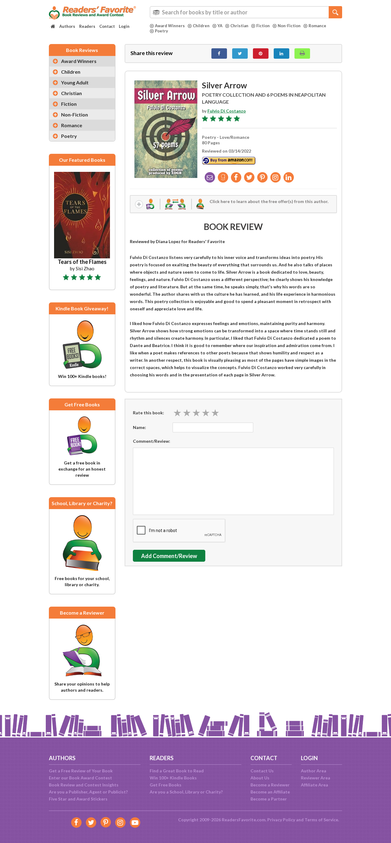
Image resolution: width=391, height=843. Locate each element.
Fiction (263, 25)
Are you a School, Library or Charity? (186, 791)
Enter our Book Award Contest (80, 777)
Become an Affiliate (270, 791)
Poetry (161, 30)
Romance (317, 25)
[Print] (302, 53)
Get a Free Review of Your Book (81, 770)
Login (124, 26)
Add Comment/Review (169, 556)
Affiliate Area (314, 784)
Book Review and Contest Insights (84, 784)
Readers (87, 26)
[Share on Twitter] (240, 53)
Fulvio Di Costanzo (226, 110)
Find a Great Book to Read (177, 770)
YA (219, 25)
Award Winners (170, 25)
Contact (107, 26)
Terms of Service (321, 819)
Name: (139, 427)
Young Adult (75, 82)
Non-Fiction (289, 25)
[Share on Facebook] (219, 53)
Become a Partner (268, 798)
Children (201, 25)
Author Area (313, 770)
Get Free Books (165, 784)
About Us (259, 777)
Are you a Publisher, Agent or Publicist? (88, 791)
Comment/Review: (151, 441)
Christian (239, 25)
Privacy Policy (281, 819)
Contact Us (262, 770)
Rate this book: (148, 412)
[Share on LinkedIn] (281, 53)
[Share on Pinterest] (261, 53)
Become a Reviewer (270, 784)
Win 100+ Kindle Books (173, 777)
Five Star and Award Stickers (78, 798)
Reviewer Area (315, 777)
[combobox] (246, 12)
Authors (67, 26)
